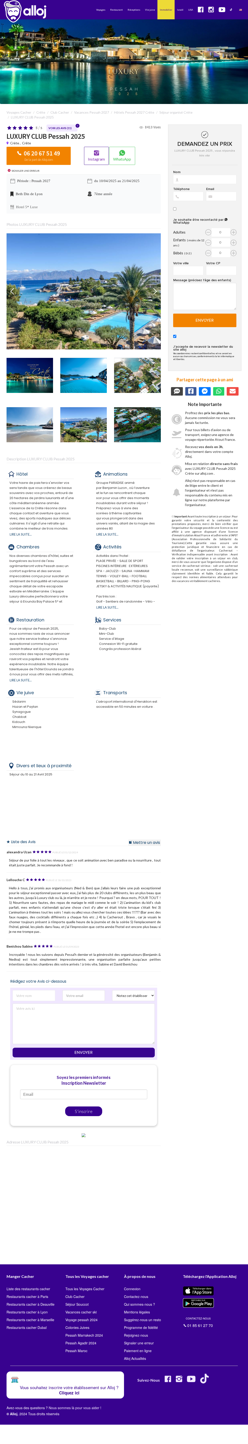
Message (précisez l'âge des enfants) (202, 280)
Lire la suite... (21, 534)
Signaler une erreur (139, 1343)
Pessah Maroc (76, 1350)
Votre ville (181, 263)
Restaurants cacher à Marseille (30, 1319)
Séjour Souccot (77, 1304)
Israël (180, 9)
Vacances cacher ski (81, 1312)
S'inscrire (84, 1111)
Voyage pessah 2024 (81, 1319)
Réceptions (134, 9)
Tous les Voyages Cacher (84, 1288)
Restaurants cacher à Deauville (30, 1304)
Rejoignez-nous (136, 1335)
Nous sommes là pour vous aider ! (75, 1407)
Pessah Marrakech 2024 (84, 1335)
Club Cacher (75, 1296)
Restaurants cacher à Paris (27, 1296)
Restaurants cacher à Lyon (27, 1312)
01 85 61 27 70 (199, 1321)
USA (190, 9)
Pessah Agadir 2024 (80, 1343)
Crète (14, 143)
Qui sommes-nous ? (139, 1304)
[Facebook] (168, 1381)
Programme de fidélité (141, 1327)
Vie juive (150, 9)
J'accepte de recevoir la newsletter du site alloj (203, 348)
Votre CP (213, 263)
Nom (176, 172)
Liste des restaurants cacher (28, 1288)
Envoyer (84, 1052)
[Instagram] (179, 1381)
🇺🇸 (240, 9)
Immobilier (166, 9)
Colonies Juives (77, 1327)
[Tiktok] (205, 1381)
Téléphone (181, 189)
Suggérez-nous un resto (142, 1319)
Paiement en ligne (138, 1350)
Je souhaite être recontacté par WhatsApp (199, 221)
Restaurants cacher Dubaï (27, 1327)
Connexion (132, 1288)
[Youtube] (191, 1381)
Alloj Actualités (135, 1358)
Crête (26, 143)
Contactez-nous (136, 1296)
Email (210, 189)
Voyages (100, 9)
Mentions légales (137, 1312)
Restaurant (116, 9)
